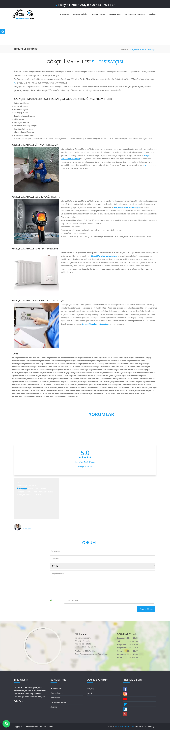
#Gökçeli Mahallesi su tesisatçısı (64, 396)
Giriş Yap (90, 688)
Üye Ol (89, 693)
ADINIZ (18, 551)
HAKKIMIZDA (115, 14)
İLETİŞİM (152, 14)
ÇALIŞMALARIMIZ (98, 14)
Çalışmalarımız (57, 693)
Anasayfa (124, 49)
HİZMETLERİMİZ (80, 14)
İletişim (54, 707)
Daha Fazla (19, 701)
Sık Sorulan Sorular (58, 702)
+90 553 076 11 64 (24, 82)
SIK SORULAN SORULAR (134, 14)
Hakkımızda (55, 697)
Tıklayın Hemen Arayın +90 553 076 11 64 (86, 5)
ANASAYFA (65, 14)
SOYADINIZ (19, 558)
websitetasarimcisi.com (124, 726)
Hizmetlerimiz (56, 688)
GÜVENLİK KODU (22, 600)
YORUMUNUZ (20, 573)
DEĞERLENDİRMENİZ (23, 566)
